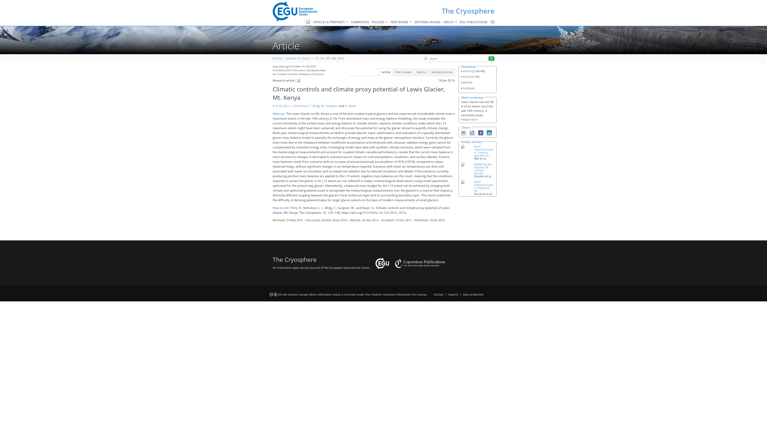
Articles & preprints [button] (329, 22)
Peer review (403, 72)
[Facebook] (480, 133)
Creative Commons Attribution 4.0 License (399, 294)
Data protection (473, 294)
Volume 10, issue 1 (299, 58)
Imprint (453, 294)
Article (386, 72)
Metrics (422, 72)
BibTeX (467, 82)
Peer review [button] (399, 22)
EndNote (469, 88)
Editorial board (427, 22)
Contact (438, 294)
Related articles (442, 72)
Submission (360, 22)
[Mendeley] (463, 133)
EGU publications (473, 22)
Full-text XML (471, 77)
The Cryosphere (468, 11)
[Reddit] (472, 133)
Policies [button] (378, 22)
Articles (278, 58)
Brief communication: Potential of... (483, 186)
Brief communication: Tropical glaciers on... (483, 151)
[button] (425, 58)
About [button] (448, 22)
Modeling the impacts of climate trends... (483, 168)
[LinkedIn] (489, 133)
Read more (470, 119)
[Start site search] (491, 58)
